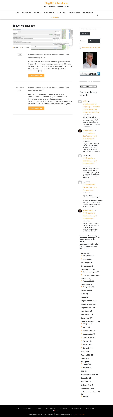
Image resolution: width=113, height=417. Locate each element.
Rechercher (94, 41)
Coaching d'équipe (90, 272)
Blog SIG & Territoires (56, 3)
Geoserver (85, 290)
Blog (17, 12)
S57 (82, 371)
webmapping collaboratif (90, 392)
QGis (20, 54)
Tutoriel (86, 368)
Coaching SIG (86, 269)
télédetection (86, 385)
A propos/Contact (74, 12)
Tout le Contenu (26, 12)
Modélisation (88, 334)
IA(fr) (83, 294)
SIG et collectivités (88, 375)
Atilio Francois (25, 47)
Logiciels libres (86, 304)
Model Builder (88, 331)
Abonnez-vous (84, 33)
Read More (35, 75)
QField (83, 358)
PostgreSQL (87, 281)
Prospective (87, 287)
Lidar (83, 297)
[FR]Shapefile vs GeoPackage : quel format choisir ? (90, 136)
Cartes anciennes (49, 12)
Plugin (85, 364)
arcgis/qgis (85, 263)
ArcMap (86, 259)
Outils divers (87, 338)
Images (85, 324)
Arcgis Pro (87, 256)
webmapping (86, 388)
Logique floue (86, 308)
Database (84, 279)
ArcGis (83, 253)
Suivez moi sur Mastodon (90, 47)
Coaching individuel (90, 275)
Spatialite (84, 378)
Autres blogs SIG (88, 12)
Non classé (85, 311)
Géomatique (85, 284)
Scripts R (86, 345)
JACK (85, 101)
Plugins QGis (61, 12)
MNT (84, 327)
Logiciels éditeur (87, 301)
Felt (84, 396)
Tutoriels (37, 12)
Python (85, 341)
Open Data (85, 318)
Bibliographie (86, 266)
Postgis (84, 351)
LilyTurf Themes (78, 414)
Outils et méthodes (20, 87)
